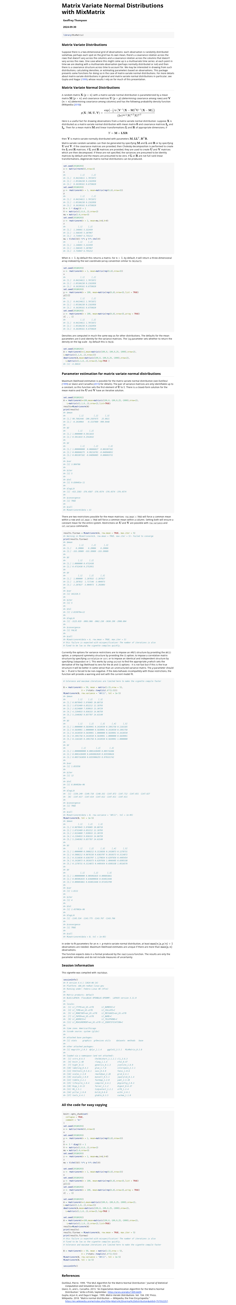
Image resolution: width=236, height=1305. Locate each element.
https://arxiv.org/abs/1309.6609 (124, 1292)
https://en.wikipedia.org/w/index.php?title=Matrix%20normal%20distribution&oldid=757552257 (116, 1301)
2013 (96, 383)
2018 (76, 104)
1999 (84, 79)
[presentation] (82, 94)
